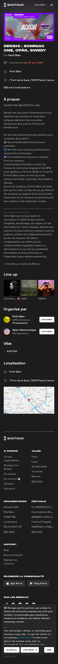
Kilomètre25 (11, 507)
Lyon (35, 461)
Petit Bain (14, 55)
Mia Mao (9, 512)
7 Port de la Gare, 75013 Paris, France (31, 380)
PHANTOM (9, 517)
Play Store (40, 583)
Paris (34, 456)
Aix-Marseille (39, 466)
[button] (46, 319)
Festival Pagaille (41, 521)
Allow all (11, 650)
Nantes (36, 476)
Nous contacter (13, 555)
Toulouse (37, 471)
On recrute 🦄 (12, 478)
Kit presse (10, 473)
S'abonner (46, 319)
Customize (28, 650)
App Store (16, 583)
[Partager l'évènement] (51, 5)
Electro (12, 351)
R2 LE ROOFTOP (13, 526)
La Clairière (10, 521)
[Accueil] (14, 5)
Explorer (40, 5)
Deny (49, 650)
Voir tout (37, 481)
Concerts (9, 488)
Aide (6, 550)
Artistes (8, 483)
